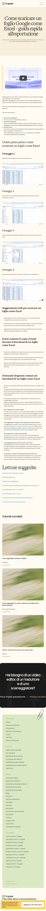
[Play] (23, 78)
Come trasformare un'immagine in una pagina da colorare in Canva (20, 485)
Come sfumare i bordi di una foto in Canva (13, 502)
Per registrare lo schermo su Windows (14, 435)
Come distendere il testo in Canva (11, 493)
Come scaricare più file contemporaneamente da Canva (17, 497)
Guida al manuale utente (8, 477)
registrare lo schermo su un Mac (14, 411)
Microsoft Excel (23, 133)
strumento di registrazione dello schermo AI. (21, 426)
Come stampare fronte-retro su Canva (12, 489)
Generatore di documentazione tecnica (13, 473)
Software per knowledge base (10, 481)
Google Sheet (10, 120)
